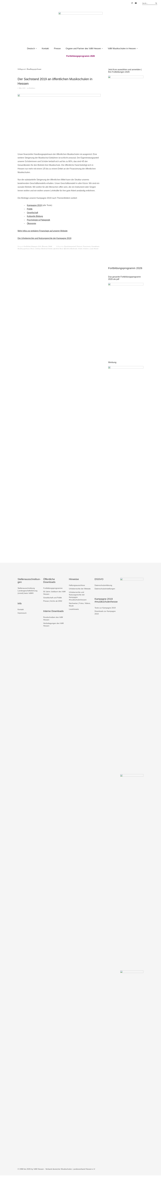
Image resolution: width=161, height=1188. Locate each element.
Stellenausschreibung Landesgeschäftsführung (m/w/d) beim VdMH (27, 590)
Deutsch (31, 48)
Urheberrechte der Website (80, 589)
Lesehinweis (74, 609)
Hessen (32, 249)
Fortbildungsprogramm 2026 (125, 268)
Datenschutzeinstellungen (105, 589)
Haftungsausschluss (77, 585)
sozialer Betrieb (93, 249)
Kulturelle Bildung (35, 216)
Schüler (80, 249)
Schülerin (86, 249)
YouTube (136, 3)
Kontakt (45, 48)
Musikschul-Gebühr (46, 249)
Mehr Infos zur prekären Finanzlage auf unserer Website (43, 231)
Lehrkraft (38, 249)
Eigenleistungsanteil (70, 246)
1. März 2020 (21, 88)
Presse (57, 48)
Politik (29, 209)
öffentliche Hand (58, 249)
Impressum (22, 613)
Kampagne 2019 (34, 205)
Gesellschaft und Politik (52, 598)
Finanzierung (87, 246)
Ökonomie (31, 223)
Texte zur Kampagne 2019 (105, 608)
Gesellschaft (32, 213)
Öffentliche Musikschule (70, 249)
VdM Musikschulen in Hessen (122, 48)
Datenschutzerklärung (103, 585)
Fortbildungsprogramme (53, 588)
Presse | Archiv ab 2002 (52, 601)
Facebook (132, 3)
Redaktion (32, 88)
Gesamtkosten (95, 246)
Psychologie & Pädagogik (38, 220)
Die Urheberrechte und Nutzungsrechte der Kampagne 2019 (44, 238)
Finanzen (79, 246)
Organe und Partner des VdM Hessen (83, 48)
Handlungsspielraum (24, 249)
